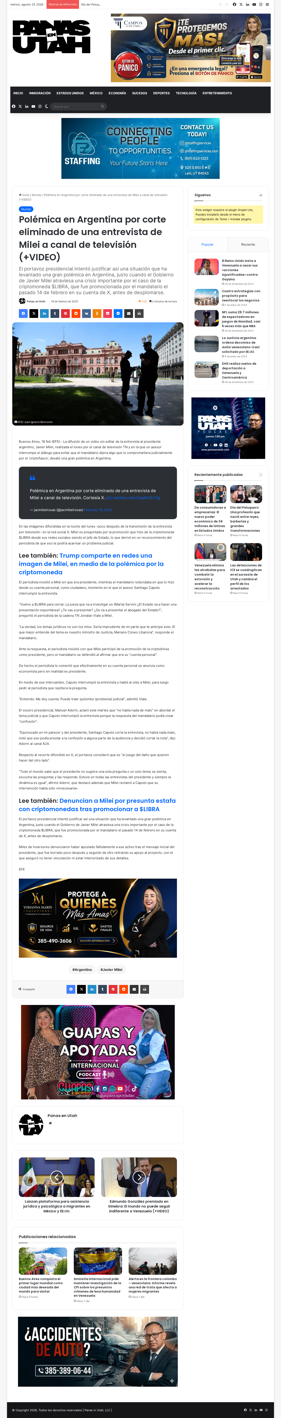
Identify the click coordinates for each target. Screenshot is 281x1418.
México (96, 93)
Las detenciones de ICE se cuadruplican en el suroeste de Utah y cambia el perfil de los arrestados (246, 577)
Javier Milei (112, 969)
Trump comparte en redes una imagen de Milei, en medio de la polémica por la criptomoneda (91, 563)
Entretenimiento (217, 93)
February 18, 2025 (98, 510)
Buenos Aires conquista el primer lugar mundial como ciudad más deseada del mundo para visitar (41, 1285)
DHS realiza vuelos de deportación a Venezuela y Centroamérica (239, 370)
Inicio (18, 93)
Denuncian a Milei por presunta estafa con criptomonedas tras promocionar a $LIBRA (97, 805)
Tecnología (186, 93)
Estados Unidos (70, 93)
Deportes (161, 93)
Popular (208, 244)
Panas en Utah (36, 301)
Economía (117, 93)
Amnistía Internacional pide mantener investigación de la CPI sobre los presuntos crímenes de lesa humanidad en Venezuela (97, 1287)
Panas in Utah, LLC (97, 1410)
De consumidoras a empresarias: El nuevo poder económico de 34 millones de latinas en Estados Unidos (210, 519)
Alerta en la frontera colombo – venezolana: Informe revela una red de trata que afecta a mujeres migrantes (153, 1285)
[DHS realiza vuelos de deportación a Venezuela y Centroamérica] (207, 369)
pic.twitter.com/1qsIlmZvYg (133, 497)
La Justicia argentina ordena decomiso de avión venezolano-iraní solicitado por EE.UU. (240, 345)
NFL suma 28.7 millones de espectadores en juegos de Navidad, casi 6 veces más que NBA (241, 319)
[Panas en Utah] (51, 37)
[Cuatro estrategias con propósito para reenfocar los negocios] (207, 297)
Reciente (248, 244)
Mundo (36, 195)
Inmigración (39, 93)
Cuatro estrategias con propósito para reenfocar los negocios (241, 296)
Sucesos (139, 93)
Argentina (83, 969)
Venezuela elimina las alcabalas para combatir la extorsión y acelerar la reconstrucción (210, 577)
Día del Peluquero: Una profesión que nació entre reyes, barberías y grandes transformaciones (146, 4)
